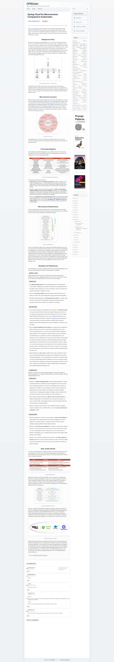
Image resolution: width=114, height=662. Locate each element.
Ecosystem (83, 83)
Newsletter (78, 17)
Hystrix (74, 55)
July (76, 235)
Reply (28, 571)
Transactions (75, 100)
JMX (79, 86)
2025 (75, 198)
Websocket (75, 70)
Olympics (84, 92)
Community (75, 59)
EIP (73, 47)
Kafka (84, 47)
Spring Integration (76, 69)
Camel (74, 40)
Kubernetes (35, 555)
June (76, 237)
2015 (75, 245)
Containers (83, 59)
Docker (84, 80)
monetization (83, 70)
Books (33, 8)
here (66, 25)
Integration (79, 47)
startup (74, 109)
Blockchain (75, 45)
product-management (77, 72)
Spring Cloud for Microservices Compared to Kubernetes (42, 15)
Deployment (83, 61)
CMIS (80, 75)
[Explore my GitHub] (74, 31)
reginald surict (30, 567)
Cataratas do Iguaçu (38, 603)
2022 (75, 205)
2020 (75, 210)
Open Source (82, 45)
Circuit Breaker (83, 48)
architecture (75, 103)
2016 (75, 219)
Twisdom (74, 102)
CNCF (84, 58)
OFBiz (84, 64)
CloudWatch (75, 76)
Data (74, 80)
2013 (75, 249)
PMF (85, 94)
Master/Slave (75, 64)
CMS (85, 75)
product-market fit (76, 108)
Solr (85, 67)
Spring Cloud (44, 555)
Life (85, 86)
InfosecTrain (30, 609)
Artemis (74, 75)
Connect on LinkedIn (81, 26)
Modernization (76, 91)
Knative (79, 55)
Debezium (75, 53)
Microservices (39, 555)
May (76, 239)
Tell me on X (79, 22)
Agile (85, 73)
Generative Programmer (65, 659)
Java (85, 62)
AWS (74, 48)
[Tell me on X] (74, 22)
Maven (74, 89)
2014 (75, 247)
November (77, 232)
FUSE (84, 40)
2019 (75, 212)
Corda (84, 76)
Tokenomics (83, 98)
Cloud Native (82, 44)
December (77, 221)
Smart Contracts (82, 97)
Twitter (84, 55)
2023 (75, 203)
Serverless (75, 67)
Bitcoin (74, 58)
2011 (75, 254)
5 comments (45, 21)
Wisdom (84, 102)
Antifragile (75, 56)
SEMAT (74, 97)
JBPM (74, 62)
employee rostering (77, 105)
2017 (75, 217)
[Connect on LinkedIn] (74, 26)
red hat (84, 108)
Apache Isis (83, 56)
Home (28, 8)
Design (84, 50)
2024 (75, 200)
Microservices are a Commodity (79, 224)
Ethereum (84, 53)
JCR (73, 86)
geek (78, 106)
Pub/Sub (74, 51)
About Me (40, 8)
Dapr (74, 61)
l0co (28, 583)
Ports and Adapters (77, 95)
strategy (79, 109)
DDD (85, 78)
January (77, 242)
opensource (83, 106)
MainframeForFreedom (77, 87)
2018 (75, 214)
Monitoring (83, 91)
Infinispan (84, 84)
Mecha (84, 89)
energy (84, 105)
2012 (75, 252)
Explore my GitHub (80, 30)
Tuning (84, 100)
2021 (75, 207)
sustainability (75, 73)
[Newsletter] (74, 18)
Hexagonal (75, 84)
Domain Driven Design (77, 81)
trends (84, 109)
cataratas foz (30, 593)
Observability (75, 92)
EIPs (74, 83)
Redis (84, 95)
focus (74, 106)
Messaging (75, 50)
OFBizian (32, 3)
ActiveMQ (84, 51)
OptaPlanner (75, 94)
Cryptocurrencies (76, 78)
